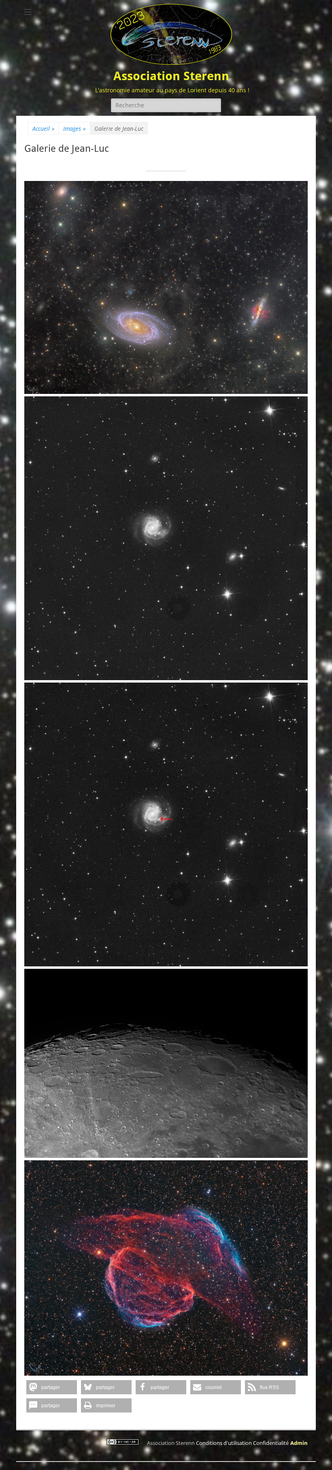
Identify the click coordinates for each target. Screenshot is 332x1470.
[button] (51, 1387)
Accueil (43, 128)
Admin (299, 1443)
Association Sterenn (171, 76)
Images (74, 128)
